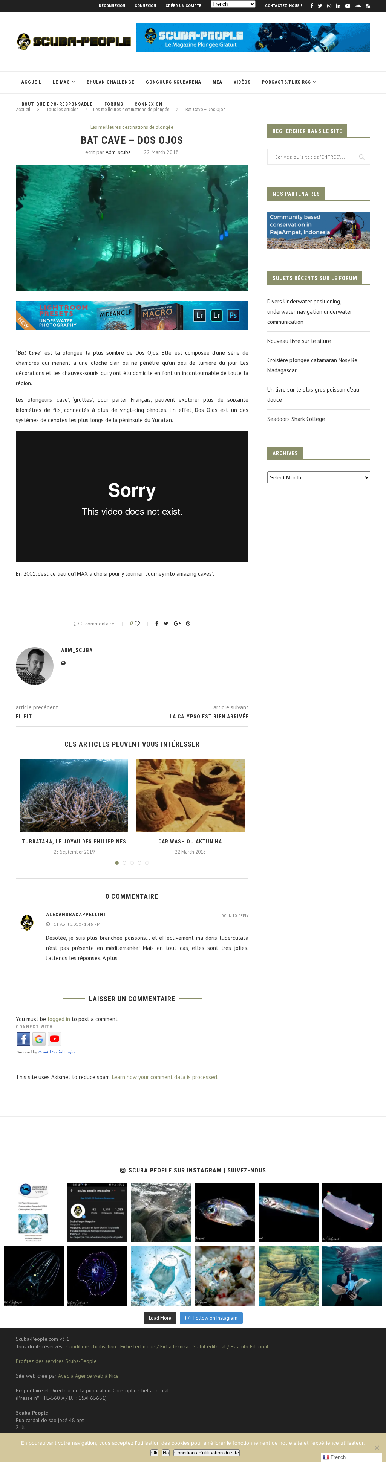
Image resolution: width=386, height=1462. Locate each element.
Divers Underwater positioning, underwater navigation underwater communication (309, 311)
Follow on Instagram (215, 1318)
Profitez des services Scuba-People (56, 1361)
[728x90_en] (132, 306)
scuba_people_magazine (30, 1188)
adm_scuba (118, 152)
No (166, 1453)
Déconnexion (112, 5)
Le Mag (61, 82)
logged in (58, 1019)
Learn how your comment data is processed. (165, 1077)
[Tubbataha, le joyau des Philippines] (74, 795)
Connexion (145, 5)
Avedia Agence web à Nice (88, 1375)
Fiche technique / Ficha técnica (154, 1346)
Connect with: (35, 1026)
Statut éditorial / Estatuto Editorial (230, 1346)
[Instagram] (56, 1235)
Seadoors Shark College (296, 418)
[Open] (34, 1212)
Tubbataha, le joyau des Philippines (74, 841)
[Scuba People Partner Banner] (318, 217)
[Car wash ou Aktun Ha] (190, 795)
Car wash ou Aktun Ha (190, 841)
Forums (113, 104)
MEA (217, 82)
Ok (154, 1453)
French (337, 1457)
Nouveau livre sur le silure (299, 341)
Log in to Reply (233, 916)
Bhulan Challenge (111, 82)
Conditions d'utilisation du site (206, 1453)
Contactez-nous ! (283, 5)
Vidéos (242, 82)
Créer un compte (183, 5)
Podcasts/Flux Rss (286, 82)
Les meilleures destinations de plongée (131, 127)
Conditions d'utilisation (91, 1346)
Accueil (31, 82)
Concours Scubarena (173, 82)
